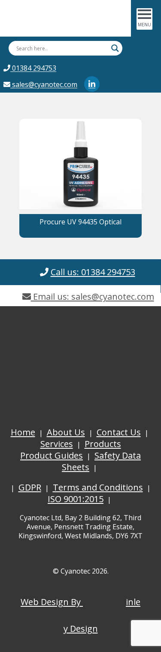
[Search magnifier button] (115, 48)
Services (56, 444)
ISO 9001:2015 (75, 499)
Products (103, 444)
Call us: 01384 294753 (93, 272)
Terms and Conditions (98, 487)
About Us (66, 432)
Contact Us (119, 432)
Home (23, 432)
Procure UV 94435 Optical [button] (80, 222)
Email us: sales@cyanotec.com (92, 296)
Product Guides (51, 455)
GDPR (29, 487)
